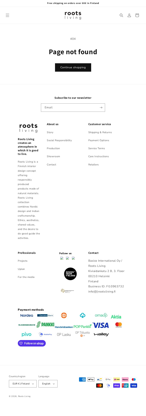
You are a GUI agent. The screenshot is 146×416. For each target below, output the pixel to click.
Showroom (53, 156)
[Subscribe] (101, 107)
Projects (23, 261)
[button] (7, 15)
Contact (51, 164)
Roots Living (24, 396)
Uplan (21, 269)
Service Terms (96, 148)
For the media (26, 277)
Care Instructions (98, 156)
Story (50, 132)
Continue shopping (73, 67)
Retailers (93, 164)
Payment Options (98, 140)
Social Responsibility (59, 140)
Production (53, 148)
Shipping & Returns (100, 132)
